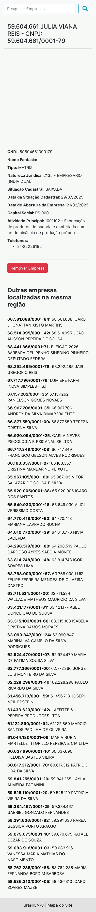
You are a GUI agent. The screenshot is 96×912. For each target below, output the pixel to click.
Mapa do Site (60, 905)
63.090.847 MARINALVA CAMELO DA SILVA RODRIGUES (40, 640)
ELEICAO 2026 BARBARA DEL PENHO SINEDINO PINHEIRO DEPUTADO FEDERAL (48, 352)
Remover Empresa (28, 268)
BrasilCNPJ (34, 905)
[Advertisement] (48, 101)
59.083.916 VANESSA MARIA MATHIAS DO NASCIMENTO (40, 853)
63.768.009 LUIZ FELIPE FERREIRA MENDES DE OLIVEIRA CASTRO (45, 579)
